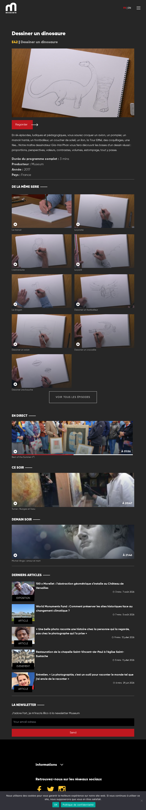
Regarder (21, 124)
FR (124, 8)
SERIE (124, 186)
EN (129, 8)
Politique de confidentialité (78, 804)
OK (56, 804)
